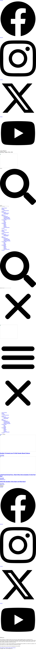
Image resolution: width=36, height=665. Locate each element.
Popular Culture (4, 219)
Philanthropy (4, 215)
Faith (2, 214)
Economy (3, 209)
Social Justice (4, 212)
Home (1, 434)
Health (3, 211)
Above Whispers (4, 229)
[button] (18, 269)
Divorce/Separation (6, 227)
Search (1, 168)
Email (1, 501)
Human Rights (6, 235)
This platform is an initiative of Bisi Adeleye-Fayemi (7, 663)
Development (6, 216)
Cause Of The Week (7, 218)
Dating (5, 428)
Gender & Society (6, 417)
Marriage (5, 224)
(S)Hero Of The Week (7, 240)
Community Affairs (6, 217)
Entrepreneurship (6, 210)
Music (5, 221)
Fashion (5, 222)
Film (4, 220)
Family (5, 225)
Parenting (5, 226)
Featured (3, 228)
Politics (3, 208)
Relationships (4, 223)
